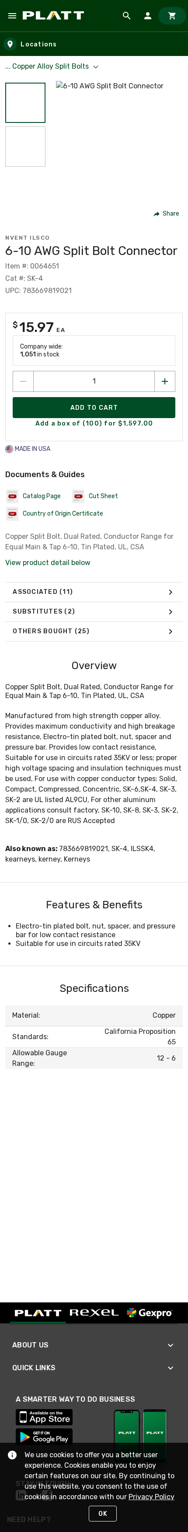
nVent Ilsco (27, 237)
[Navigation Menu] (12, 15)
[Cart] (172, 15)
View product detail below (48, 562)
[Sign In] (147, 15)
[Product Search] (126, 15)
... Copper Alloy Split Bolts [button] (48, 66)
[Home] (55, 15)
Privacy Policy (151, 1497)
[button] (25, 103)
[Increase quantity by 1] (165, 381)
